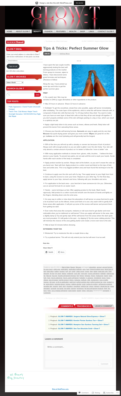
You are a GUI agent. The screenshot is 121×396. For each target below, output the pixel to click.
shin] (64, 286)
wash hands (72, 291)
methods (83, 280)
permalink (106, 291)
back (87, 269)
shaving (55, 286)
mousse (46, 282)
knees (104, 278)
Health (72, 31)
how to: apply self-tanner (71, 278)
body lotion (50, 271)
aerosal (99, 267)
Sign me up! (13, 66)
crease (87, 271)
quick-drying (50, 284)
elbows (64, 273)
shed (60, 286)
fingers (82, 276)
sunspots (53, 288)
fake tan (48, 276)
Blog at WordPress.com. (60, 389)
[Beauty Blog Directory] (15, 379)
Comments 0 (67, 306)
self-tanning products (105, 284)
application (64, 269)
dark (91, 271)
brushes (62, 271)
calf (70, 271)
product (109, 282)
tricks (49, 291)
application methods (75, 269)
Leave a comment (103, 306)
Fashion (48, 31)
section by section (92, 284)
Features (61, 31)
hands (106, 276)
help (45, 278)
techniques (80, 288)
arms (84, 269)
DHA (110, 271)
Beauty (37, 31)
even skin (77, 273)
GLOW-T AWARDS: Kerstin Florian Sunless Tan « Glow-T (81, 320)
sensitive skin (48, 286)
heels (110, 276)
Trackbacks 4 (84, 306)
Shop (82, 31)
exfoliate (103, 273)
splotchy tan (85, 286)
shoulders (69, 286)
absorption (92, 267)
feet (78, 276)
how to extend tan (56, 278)
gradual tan (99, 276)
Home (9, 31)
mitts (88, 280)
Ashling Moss (65, 54)
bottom (56, 271)
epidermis (70, 273)
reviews (68, 284)
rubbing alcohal (76, 284)
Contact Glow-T (106, 31)
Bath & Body (66, 267)
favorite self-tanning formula (67, 276)
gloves (93, 276)
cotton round (80, 271)
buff (66, 271)
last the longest (64, 280)
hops (48, 278)
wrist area (89, 291)
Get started (79, 3)
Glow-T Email (14, 49)
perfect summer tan (96, 282)
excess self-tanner (94, 273)
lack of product (53, 280)
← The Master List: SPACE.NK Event (55, 41)
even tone (84, 273)
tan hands (60, 288)
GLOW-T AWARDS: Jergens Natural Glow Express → (98, 42)
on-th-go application (62, 282)
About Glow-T (23, 31)
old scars (52, 282)
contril (73, 271)
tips (109, 288)
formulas (87, 276)
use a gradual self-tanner (59, 291)
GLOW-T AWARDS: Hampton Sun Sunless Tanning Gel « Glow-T (83, 324)
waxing (79, 291)
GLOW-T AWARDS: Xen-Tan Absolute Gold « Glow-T (79, 328)
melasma (77, 280)
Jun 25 (47, 54)
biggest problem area (97, 269)
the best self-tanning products (93, 288)
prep (104, 282)
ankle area (56, 269)
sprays (91, 286)
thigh (105, 288)
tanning (73, 288)
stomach (97, 286)
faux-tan (54, 276)
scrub (84, 284)
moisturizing (95, 280)
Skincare (78, 267)
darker (95, 271)
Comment (104, 364)
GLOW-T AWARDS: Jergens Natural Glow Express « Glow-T (82, 316)
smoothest (76, 286)
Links (91, 31)
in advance (89, 278)
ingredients (97, 278)
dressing (46, 273)
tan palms (67, 288)
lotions (71, 280)
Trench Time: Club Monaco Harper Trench (23, 111)
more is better (103, 280)
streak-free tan (105, 286)
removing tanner (59, 284)
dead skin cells (103, 271)
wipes (84, 291)
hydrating (82, 278)
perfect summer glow (83, 282)
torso (45, 291)
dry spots (58, 273)
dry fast (52, 273)
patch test (72, 282)
